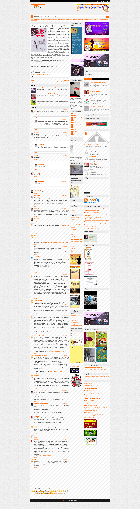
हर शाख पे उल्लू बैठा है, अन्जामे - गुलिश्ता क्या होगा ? (94, 367)
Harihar (74, 115)
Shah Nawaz (75, 119)
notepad (73, 232)
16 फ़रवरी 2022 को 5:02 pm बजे (65, 274)
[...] (40, 91)
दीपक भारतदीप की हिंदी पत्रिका (76, 241)
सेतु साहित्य (73, 210)
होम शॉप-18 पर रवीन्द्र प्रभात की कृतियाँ (92, 228)
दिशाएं (72, 251)
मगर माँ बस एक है (92, 171)
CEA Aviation (37, 256)
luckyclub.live (55, 251)
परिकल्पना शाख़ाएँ (36, 16)
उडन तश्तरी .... (74, 222)
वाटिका (72, 208)
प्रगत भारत (73, 234)
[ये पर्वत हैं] (86, 151)
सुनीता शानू (75, 131)
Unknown (75, 120)
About (42, 16)
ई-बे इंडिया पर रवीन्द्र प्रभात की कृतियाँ (92, 212)
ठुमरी (72, 250)
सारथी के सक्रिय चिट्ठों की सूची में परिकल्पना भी (93, 402)
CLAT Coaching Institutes (48, 377)
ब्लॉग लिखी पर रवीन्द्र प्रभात (90, 403)
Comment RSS (53, 16)
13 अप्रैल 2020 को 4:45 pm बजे (65, 172)
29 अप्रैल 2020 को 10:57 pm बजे (65, 218)
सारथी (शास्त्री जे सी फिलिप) (76, 325)
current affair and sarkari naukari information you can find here (55, 242)
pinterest (109, 1)
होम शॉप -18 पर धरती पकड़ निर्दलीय (91, 227)
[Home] (31, 23)
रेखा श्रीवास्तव (36, 109)
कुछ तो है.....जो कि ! (75, 217)
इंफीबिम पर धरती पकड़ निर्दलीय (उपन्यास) (92, 210)
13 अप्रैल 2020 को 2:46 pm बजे (65, 132)
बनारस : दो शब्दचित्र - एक (89, 412)
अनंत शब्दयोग (73, 236)
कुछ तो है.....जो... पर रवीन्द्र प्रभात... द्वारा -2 (93, 398)
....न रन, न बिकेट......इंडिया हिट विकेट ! (97, 106)
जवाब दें (35, 114)
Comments (96, 79)
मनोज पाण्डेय (75, 126)
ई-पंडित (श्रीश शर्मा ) (75, 324)
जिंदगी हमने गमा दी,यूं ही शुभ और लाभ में (91, 144)
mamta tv (73, 246)
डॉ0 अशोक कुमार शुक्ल (77, 124)
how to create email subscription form (42, 229)
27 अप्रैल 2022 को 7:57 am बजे (65, 390)
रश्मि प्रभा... (75, 129)
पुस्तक (45, 74)
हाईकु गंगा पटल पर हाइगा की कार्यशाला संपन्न (38, 19)
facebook (100, 1)
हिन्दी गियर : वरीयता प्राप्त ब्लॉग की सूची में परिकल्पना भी (95, 392)
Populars (88, 78)
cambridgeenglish (38, 274)
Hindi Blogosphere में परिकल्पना (91, 415)
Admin (35, 459)
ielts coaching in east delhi (60, 304)
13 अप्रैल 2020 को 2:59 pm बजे (64, 119)
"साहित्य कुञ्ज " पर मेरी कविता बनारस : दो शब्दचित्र (94, 414)
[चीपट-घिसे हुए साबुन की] (86, 158)
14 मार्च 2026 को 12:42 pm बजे (65, 459)
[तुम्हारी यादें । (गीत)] (86, 164)
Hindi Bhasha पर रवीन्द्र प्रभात (91, 405)
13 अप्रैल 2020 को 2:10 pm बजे (65, 109)
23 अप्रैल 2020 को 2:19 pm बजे (65, 195)
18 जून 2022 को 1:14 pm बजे (66, 439)
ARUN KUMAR (37, 195)
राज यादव (73, 227)
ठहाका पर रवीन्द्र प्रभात (89, 400)
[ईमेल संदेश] (32, 76)
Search (107, 17)
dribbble (107, 1)
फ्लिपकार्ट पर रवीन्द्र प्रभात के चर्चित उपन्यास (93, 217)
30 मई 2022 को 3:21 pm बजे (66, 435)
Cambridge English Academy (40, 316)
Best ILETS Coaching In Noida (55, 371)
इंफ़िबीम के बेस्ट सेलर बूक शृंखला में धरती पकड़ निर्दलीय (94, 208)
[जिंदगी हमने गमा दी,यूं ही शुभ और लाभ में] (96, 137)
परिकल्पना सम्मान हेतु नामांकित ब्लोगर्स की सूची (98, 82)
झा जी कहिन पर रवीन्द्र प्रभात (90, 387)
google (102, 1)
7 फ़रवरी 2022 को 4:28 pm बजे (65, 256)
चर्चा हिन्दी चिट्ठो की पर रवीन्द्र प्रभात (91, 385)
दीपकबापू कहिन (74, 244)
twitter (98, 1)
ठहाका (72, 203)
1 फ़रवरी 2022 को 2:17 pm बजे (65, 246)
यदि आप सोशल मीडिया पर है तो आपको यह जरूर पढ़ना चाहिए (72, 19)
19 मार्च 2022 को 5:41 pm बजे (66, 355)
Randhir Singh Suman (77, 117)
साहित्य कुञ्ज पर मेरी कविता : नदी (91, 410)
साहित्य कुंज (73, 212)
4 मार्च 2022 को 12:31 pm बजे (66, 300)
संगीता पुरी (36, 155)
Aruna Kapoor (76, 113)
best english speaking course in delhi (57, 351)
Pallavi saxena (37, 190)
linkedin (105, 1)
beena (74, 133)
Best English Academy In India (55, 331)
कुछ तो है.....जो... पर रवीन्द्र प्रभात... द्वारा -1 (93, 397)
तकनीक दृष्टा (73, 320)
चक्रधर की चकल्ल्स (74, 221)
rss (103, 1)
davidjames (36, 375)
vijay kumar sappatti (77, 134)
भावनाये (72, 231)
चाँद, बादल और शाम (74, 243)
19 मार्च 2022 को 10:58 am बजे (65, 335)
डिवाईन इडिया (73, 229)
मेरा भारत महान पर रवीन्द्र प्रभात (91, 388)
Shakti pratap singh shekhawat (41, 390)
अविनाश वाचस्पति (76, 122)
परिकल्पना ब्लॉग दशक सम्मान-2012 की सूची (97, 98)
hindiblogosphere (75, 322)
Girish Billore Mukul (38, 132)
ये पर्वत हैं (90, 149)
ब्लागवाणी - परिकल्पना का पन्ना (90, 383)
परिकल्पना (87, 6)
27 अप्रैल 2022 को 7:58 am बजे (65, 403)
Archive (104, 79)
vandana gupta (37, 173)
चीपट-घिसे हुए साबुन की (93, 156)
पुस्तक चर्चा (48, 74)
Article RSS (47, 16)
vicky (35, 224)
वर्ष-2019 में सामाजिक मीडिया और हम (91, 19)
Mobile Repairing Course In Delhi (46, 455)
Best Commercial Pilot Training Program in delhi (51, 432)
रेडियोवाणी (73, 219)
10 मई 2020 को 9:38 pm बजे (66, 223)
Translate (94, 76)
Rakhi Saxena (37, 416)
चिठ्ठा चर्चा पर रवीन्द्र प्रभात (90, 390)
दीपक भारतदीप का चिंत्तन (75, 238)
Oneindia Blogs (74, 318)
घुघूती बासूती (73, 248)
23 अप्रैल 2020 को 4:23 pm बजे (65, 208)
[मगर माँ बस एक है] (86, 172)
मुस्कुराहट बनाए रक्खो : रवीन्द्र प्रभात (54, 19)
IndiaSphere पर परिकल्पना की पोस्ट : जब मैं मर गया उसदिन (96, 407)
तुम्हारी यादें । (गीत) (92, 163)
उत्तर (36, 117)
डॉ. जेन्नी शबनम (37, 218)
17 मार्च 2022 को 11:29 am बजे (65, 315)
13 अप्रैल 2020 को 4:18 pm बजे (65, 155)
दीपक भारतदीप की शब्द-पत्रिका (76, 239)
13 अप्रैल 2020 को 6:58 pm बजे (64, 181)
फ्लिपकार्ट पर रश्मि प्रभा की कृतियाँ (91, 218)
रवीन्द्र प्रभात (40, 74)
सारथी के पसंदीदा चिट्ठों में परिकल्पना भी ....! (93, 417)
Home (32, 16)
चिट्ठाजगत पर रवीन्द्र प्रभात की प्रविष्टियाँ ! (93, 409)
